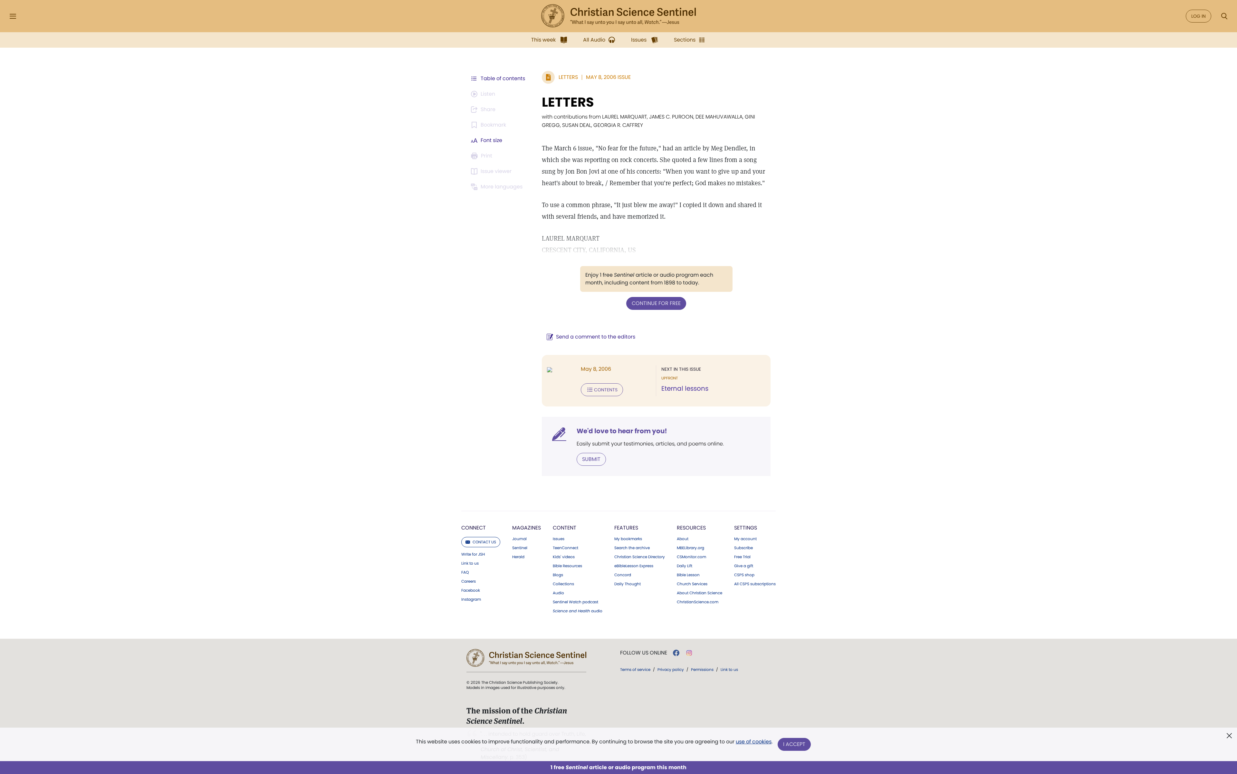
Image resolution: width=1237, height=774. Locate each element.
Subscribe (743, 548)
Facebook (470, 590)
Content (564, 527)
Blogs (558, 575)
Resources (691, 527)
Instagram (471, 599)
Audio (558, 593)
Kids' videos (564, 557)
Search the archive (632, 548)
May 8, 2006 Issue (608, 77)
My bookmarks (628, 539)
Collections (563, 584)
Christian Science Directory (639, 557)
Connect (473, 527)
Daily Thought (627, 584)
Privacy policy (670, 669)
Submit (591, 459)
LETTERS (568, 102)
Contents (606, 390)
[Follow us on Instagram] (689, 653)
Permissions (702, 669)
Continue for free (656, 303)
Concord (622, 575)
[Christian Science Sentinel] (618, 16)
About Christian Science (699, 593)
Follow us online (643, 652)
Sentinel (519, 548)
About (682, 539)
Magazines (526, 527)
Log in (1198, 16)
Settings (745, 527)
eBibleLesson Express (633, 566)
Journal (519, 539)
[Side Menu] (13, 16)
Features (626, 527)
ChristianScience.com (697, 602)
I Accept (794, 744)
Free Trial (742, 557)
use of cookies (754, 741)
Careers (468, 581)
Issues (558, 539)
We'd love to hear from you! (622, 431)
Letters (568, 77)
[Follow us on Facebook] (676, 653)
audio (577, 611)
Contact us (484, 542)
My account (745, 539)
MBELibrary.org (690, 548)
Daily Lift (684, 566)
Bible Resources (567, 566)
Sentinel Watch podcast (575, 602)
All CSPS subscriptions (755, 584)
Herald (518, 557)
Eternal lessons (684, 388)
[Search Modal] (1224, 16)
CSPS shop (744, 575)
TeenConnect (565, 548)
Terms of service (635, 669)
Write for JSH (473, 554)
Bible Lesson (688, 575)
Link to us (470, 563)
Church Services (692, 584)
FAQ (465, 572)
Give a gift (743, 566)
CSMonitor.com (691, 557)
